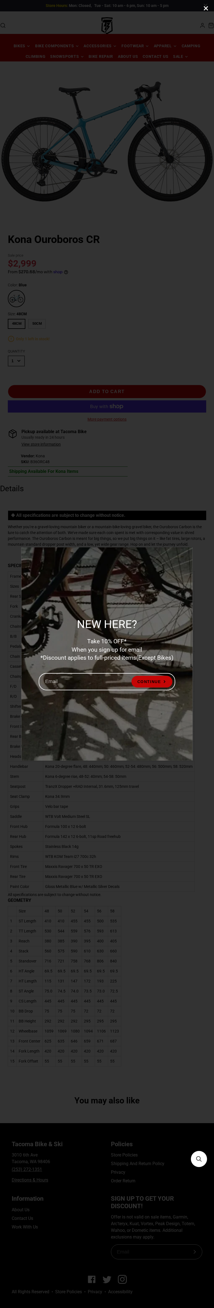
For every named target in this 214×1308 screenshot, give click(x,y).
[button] (199, 1159)
